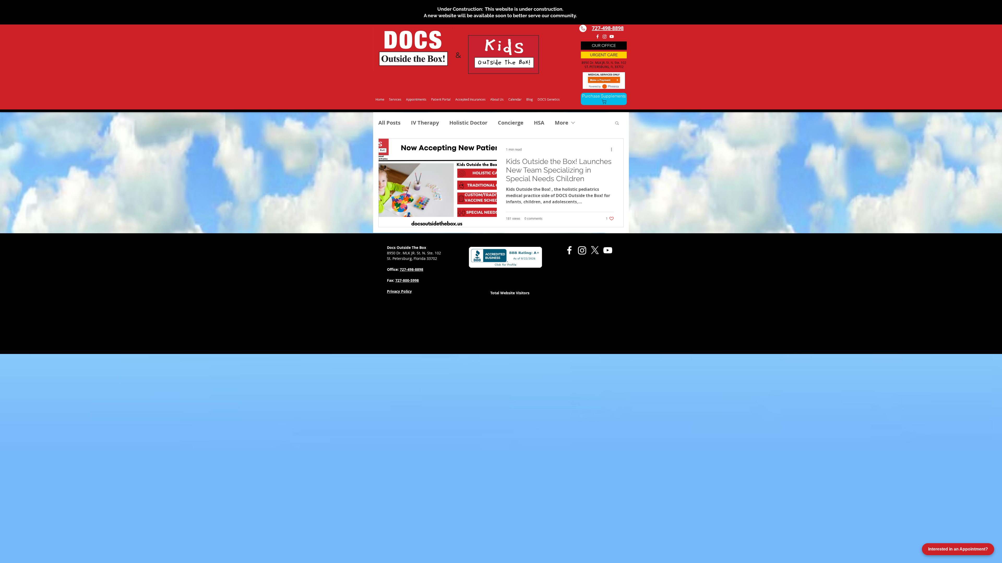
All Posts (389, 122)
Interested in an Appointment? (958, 549)
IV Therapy (425, 122)
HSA (539, 122)
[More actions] (613, 149)
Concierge (510, 122)
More (561, 122)
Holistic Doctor (468, 122)
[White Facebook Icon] (597, 36)
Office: (393, 269)
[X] (594, 250)
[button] (395, 97)
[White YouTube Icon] (611, 36)
